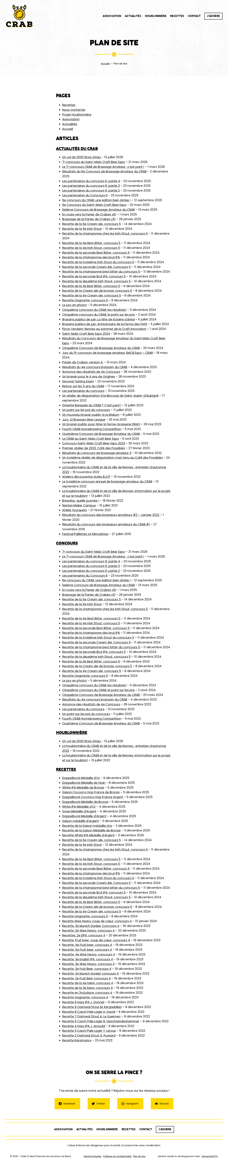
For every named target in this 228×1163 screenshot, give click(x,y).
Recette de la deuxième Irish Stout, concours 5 (96, 281)
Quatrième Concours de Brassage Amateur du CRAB (101, 434)
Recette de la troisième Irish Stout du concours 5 (98, 262)
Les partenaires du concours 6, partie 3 (91, 186)
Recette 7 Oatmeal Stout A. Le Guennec (91, 1016)
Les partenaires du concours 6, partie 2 (91, 191)
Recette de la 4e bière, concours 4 (87, 983)
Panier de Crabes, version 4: (82, 362)
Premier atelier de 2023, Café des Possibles (93, 448)
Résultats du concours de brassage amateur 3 (96, 453)
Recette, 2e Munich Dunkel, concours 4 (90, 974)
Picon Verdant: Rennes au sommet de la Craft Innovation (104, 329)
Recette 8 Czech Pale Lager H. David (88, 1012)
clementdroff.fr (210, 1156)
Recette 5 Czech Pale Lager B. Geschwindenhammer (100, 1021)
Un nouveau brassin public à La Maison (90, 415)
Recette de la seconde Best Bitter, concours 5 (96, 253)
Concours (67, 543)
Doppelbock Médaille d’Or (81, 778)
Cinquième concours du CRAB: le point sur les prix (98, 315)
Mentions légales (92, 1156)
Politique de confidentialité (117, 1156)
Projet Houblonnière (76, 115)
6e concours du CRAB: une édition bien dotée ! (96, 200)
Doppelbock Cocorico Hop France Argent (92, 797)
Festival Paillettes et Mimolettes (85, 534)
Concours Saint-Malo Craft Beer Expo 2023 (93, 443)
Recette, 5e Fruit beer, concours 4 (87, 950)
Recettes (68, 105)
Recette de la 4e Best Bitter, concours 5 (91, 243)
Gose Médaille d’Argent (79, 811)
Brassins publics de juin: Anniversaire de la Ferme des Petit (104, 324)
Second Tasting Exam (78, 381)
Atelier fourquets (74, 510)
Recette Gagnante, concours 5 (85, 300)
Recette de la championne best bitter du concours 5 (101, 272)
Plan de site (139, 1156)
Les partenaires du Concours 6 (84, 195)
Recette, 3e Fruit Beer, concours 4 (86, 969)
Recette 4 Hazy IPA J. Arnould (83, 1026)
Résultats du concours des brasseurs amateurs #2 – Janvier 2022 (110, 515)
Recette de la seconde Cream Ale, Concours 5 (96, 267)
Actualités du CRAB (77, 148)
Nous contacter (73, 110)
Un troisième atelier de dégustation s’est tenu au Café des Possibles (112, 458)
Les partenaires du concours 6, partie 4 (91, 181)
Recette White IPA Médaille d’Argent (88, 835)
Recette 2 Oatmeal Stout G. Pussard (88, 1036)
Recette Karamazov (77, 1040)
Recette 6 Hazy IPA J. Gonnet (83, 1002)
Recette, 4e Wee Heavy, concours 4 (88, 954)
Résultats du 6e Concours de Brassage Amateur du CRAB (104, 171)
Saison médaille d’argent (80, 821)
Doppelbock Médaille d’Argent (84, 816)
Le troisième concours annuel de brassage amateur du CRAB (107, 481)
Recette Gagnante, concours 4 (85, 997)
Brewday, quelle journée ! (80, 501)
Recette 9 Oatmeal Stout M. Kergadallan (92, 1007)
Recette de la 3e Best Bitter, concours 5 (91, 286)
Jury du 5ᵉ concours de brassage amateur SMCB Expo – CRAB (107, 353)
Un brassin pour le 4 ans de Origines (88, 377)
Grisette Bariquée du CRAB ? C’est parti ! (91, 405)
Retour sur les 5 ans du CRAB (83, 386)
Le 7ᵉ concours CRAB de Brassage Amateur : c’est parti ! (103, 167)
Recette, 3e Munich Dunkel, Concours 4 (90, 926)
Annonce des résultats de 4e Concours (91, 372)
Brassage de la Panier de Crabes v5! (89, 219)
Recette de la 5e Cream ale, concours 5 (91, 224)
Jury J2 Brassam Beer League (83, 420)
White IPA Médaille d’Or (79, 807)
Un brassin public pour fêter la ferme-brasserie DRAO (101, 424)
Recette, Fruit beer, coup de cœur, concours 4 (96, 940)
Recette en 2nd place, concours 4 (87, 993)
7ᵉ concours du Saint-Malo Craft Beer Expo (93, 162)
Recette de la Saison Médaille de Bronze (91, 830)
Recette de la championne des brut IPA (91, 257)
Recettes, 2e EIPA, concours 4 (83, 935)
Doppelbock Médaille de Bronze (85, 802)
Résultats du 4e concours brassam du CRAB (94, 367)
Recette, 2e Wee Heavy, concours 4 (88, 931)
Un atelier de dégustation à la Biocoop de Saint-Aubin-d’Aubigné (110, 396)
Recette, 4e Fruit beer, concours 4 (87, 945)
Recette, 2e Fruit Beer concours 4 (86, 978)
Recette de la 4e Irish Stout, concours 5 (91, 248)
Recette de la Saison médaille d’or (87, 826)
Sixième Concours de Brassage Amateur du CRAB (98, 210)
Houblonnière (71, 732)
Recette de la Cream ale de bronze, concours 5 (97, 291)
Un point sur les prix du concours (86, 410)
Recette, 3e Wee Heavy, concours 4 (88, 964)
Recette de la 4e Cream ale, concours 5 (91, 295)
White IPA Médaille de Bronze (83, 788)
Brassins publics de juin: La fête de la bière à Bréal (98, 319)
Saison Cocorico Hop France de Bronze (91, 792)
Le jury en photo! (74, 305)
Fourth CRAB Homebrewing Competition (91, 429)
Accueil (67, 129)
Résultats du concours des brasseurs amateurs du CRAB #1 (106, 524)
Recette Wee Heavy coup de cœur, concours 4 (97, 921)
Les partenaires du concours (83, 391)
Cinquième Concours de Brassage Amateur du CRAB (101, 348)
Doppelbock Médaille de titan (83, 783)
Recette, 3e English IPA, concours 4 (87, 959)
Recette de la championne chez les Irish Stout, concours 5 (105, 234)
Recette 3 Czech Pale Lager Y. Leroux (89, 1031)
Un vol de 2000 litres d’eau (81, 157)
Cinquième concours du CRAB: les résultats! (94, 310)
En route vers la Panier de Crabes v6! (89, 214)
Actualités (69, 124)
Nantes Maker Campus (79, 505)
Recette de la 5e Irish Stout (82, 229)
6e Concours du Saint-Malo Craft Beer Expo (94, 205)
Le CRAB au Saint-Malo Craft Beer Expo (90, 439)
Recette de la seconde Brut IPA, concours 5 (94, 276)
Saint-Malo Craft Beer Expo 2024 (86, 334)
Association (71, 119)
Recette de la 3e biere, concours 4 (87, 988)
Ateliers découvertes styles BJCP (86, 477)
